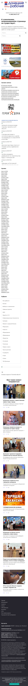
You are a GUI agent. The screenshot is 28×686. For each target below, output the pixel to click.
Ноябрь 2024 (4, 204)
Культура (5, 321)
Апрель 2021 (4, 271)
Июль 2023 (4, 229)
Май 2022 (4, 251)
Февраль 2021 (5, 275)
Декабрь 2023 (5, 221)
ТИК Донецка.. (6, 361)
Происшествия (7, 349)
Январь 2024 (4, 220)
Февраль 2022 (5, 256)
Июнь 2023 (4, 231)
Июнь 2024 (4, 212)
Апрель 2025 (4, 196)
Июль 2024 (4, 210)
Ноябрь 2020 (4, 279)
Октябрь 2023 (5, 224)
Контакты (3, 609)
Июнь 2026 (4, 174)
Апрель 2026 (4, 177)
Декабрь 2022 (5, 240)
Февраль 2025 (5, 199)
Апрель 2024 (4, 215)
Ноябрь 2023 (4, 223)
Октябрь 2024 (5, 205)
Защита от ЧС (6, 315)
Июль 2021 (4, 267)
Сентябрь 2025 (5, 188)
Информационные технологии (11, 318)
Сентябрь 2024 (5, 207)
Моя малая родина (6, 613)
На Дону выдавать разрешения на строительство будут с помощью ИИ (11, 156)
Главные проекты (7, 309)
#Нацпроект (4, 602)
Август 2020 (4, 284)
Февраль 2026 (5, 180)
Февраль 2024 (5, 218)
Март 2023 (4, 235)
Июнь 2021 (4, 268)
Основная (5, 341)
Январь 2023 (4, 238)
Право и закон (6, 347)
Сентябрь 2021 (5, 264)
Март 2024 (4, 216)
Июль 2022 (4, 248)
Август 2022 (4, 246)
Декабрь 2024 (5, 202)
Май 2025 (4, 194)
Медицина (5, 326)
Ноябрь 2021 (4, 260)
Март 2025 (4, 198)
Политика (5, 344)
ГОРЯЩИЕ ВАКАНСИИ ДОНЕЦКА (10, 99)
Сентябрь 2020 (5, 282)
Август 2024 (4, 209)
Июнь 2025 (4, 193)
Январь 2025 (4, 201)
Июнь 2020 (4, 287)
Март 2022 (4, 254)
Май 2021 (3, 270)
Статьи (4, 358)
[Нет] (26, 681)
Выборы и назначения (8, 306)
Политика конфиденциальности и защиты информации (12, 657)
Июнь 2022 (4, 249)
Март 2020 (4, 290)
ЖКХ (4, 312)
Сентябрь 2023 (5, 226)
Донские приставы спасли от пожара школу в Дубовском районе (10, 146)
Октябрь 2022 (5, 243)
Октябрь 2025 (5, 187)
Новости (5, 329)
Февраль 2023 (5, 237)
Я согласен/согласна (14, 684)
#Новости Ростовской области (10, 120)
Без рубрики (6, 300)
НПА (2, 611)
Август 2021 (4, 265)
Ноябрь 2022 (4, 242)
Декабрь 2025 (5, 183)
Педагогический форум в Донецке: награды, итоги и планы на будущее (14, 560)
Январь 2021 (4, 276)
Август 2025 (4, 190)
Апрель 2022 (4, 253)
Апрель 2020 (4, 289)
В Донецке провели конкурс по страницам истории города (12, 427)
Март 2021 (4, 273)
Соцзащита (5, 352)
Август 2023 (4, 227)
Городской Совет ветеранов (8, 614)
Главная (3, 600)
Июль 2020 (4, 286)
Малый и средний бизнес (9, 323)
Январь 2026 (4, 182)
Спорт (4, 355)
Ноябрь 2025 (4, 185)
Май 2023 (4, 232)
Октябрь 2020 (5, 281)
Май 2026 (4, 176)
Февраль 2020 (5, 292)
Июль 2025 (4, 191)
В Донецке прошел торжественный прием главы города (9, 87)
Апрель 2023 (4, 234)
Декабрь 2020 (5, 278)
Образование (6, 332)
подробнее (7, 679)
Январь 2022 (4, 257)
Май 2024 (4, 213)
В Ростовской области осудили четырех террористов (12, 586)
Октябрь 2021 (5, 262)
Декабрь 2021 (5, 259)
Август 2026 (4, 171)
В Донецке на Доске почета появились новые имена (11, 533)
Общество (5, 338)
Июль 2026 (4, 172)
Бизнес (5, 303)
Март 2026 (4, 179)
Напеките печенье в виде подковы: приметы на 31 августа (9, 127)
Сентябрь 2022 (5, 245)
